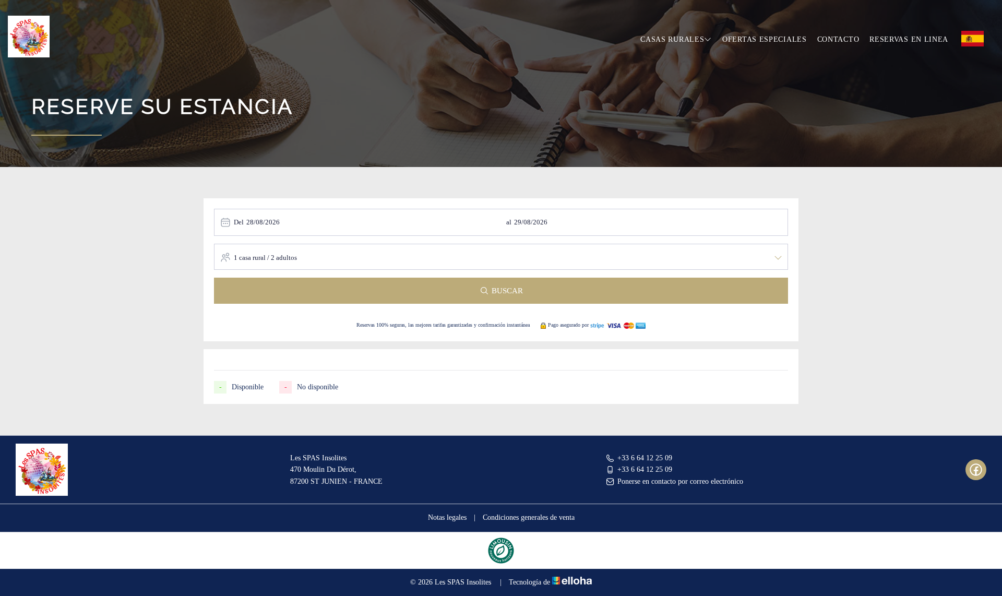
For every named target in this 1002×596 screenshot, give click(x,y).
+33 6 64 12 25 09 (644, 458)
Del (239, 222)
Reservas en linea (908, 39)
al (508, 222)
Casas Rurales (672, 39)
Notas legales (447, 517)
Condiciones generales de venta (529, 517)
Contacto (838, 39)
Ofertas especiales (764, 39)
